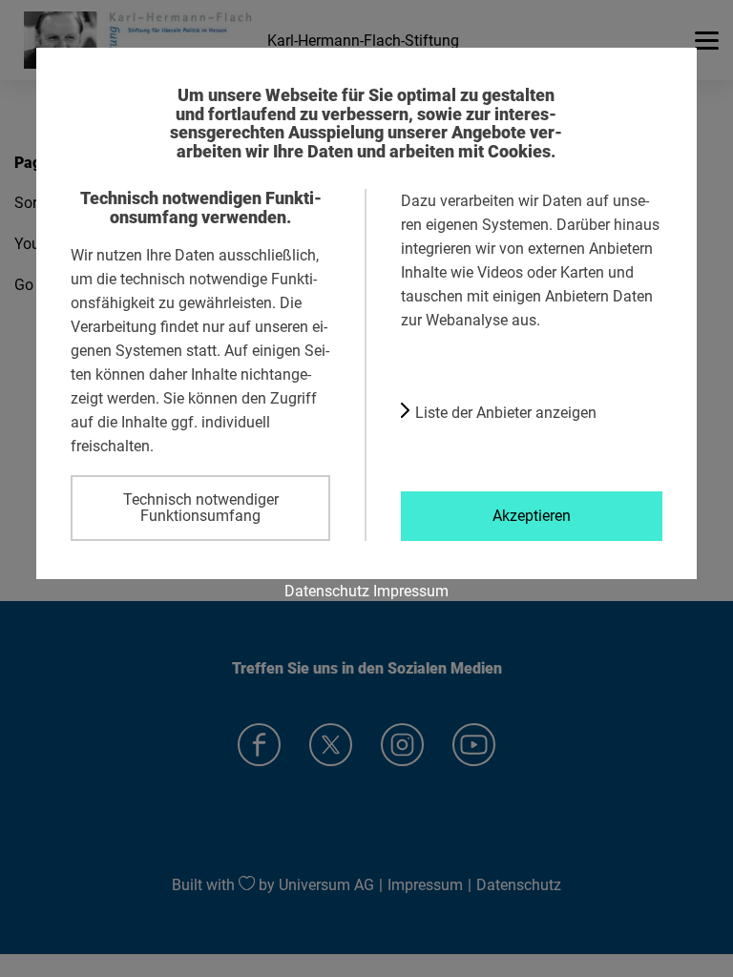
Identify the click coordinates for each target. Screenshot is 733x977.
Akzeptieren (531, 515)
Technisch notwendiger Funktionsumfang (201, 507)
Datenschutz (326, 590)
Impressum (411, 590)
